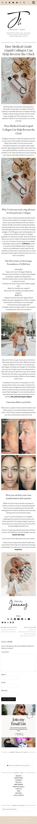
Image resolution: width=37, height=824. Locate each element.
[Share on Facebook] (5, 623)
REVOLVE (19, 782)
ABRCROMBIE (18, 784)
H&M (18, 791)
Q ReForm (26, 244)
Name (3, 675)
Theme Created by (18, 821)
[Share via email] (2, 623)
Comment (5, 652)
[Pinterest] (9, 3)
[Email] (29, 619)
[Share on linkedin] (13, 623)
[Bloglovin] (20, 3)
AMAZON (18, 776)
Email (3, 682)
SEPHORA (18, 793)
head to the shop (18, 535)
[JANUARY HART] (18, 17)
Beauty (18, 42)
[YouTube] (13, 3)
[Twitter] (2, 3)
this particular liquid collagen (21, 397)
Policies (27, 818)
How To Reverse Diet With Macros (9, 630)
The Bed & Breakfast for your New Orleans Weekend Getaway (27, 632)
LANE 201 (18, 789)
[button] (34, 2)
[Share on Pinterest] (10, 623)
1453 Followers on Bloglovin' (19, 765)
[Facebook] (17, 3)
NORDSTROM (18, 778)
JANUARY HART (16, 818)
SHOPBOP (18, 780)
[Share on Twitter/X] (8, 623)
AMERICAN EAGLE (18, 786)
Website (4, 691)
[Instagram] (6, 3)
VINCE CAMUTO (18, 795)
